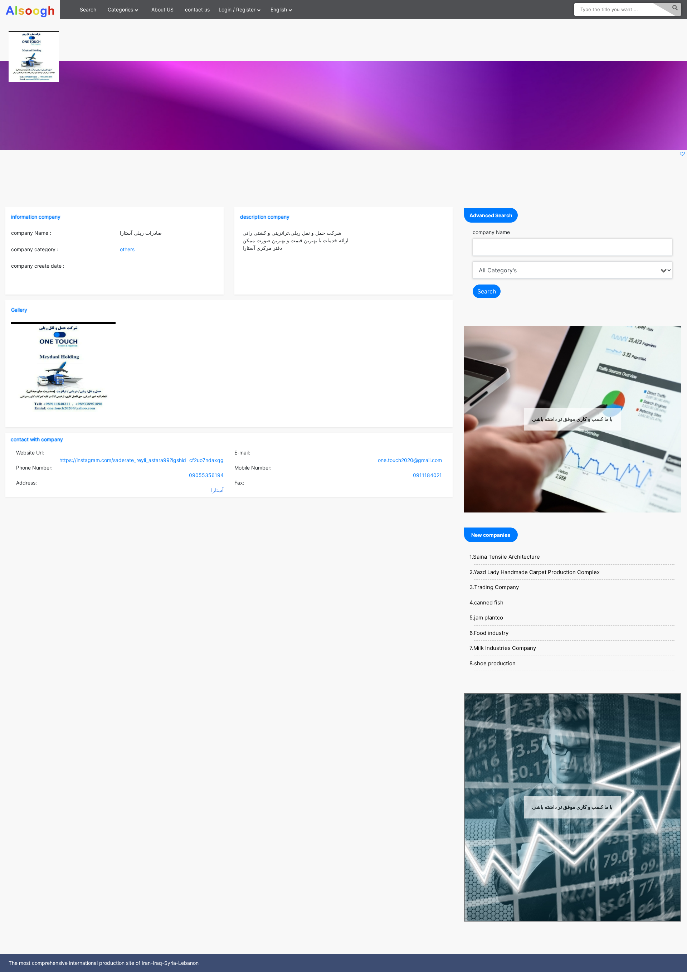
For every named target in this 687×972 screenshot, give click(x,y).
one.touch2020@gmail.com (410, 460)
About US (162, 9)
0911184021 (427, 475)
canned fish (488, 602)
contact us (197, 9)
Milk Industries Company (504, 648)
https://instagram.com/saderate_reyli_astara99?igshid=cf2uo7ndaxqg (141, 460)
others (127, 249)
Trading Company (496, 587)
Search (88, 9)
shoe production (495, 663)
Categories (120, 9)
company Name (491, 232)
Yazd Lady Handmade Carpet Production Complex (537, 572)
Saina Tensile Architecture (506, 556)
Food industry (491, 633)
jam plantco (488, 617)
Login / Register (237, 9)
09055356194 (206, 475)
